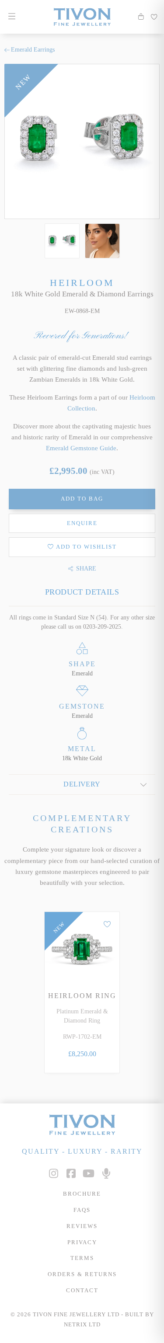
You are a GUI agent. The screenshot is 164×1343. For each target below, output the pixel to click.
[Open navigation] (12, 16)
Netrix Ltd (82, 1325)
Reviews (82, 1226)
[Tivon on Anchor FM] (106, 1173)
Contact (82, 1290)
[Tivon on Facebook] (71, 1173)
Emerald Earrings (33, 49)
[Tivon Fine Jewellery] (82, 1124)
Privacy (82, 1242)
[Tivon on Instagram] (53, 1173)
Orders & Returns (82, 1274)
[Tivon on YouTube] (88, 1173)
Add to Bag (82, 499)
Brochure (82, 1194)
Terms (82, 1258)
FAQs (82, 1210)
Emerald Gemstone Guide (81, 448)
